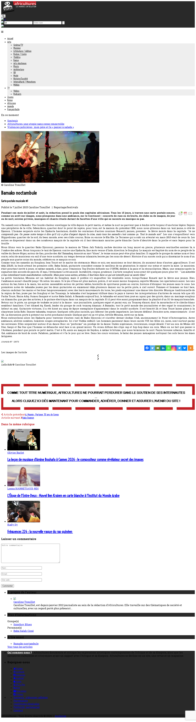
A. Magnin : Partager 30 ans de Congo (42, 414)
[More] (191, 348)
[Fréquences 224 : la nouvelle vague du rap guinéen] (23, 521)
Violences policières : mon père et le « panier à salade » (40, 127)
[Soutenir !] (98, 397)
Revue (10, 100)
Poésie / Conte (19, 54)
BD (14, 72)
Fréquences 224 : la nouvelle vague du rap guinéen (40, 531)
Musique (17, 48)
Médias (16, 84)
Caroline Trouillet (24, 601)
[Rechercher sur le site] (3, 16)
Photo (16, 66)
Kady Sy (12, 524)
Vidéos (16, 90)
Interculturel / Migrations (24, 81)
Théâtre (16, 57)
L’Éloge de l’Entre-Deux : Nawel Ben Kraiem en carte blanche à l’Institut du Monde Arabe (63, 495)
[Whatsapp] (168, 348)
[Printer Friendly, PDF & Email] (186, 214)
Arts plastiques (19, 63)
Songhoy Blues (22, 624)
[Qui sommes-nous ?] (2, 26)
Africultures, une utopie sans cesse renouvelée (35, 123)
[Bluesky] (184, 348)
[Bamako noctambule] (50, 181)
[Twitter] (152, 348)
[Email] (157, 348)
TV (8, 87)
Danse (16, 60)
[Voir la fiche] (14, 598)
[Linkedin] (163, 348)
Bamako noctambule (26, 643)
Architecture (18, 69)
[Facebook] (147, 348)
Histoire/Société (20, 78)
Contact (18, 710)
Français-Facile (13, 109)
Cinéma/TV (18, 44)
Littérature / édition (22, 51)
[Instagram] (174, 348)
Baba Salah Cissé (23, 630)
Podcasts (17, 94)
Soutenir (12, 120)
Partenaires (20, 700)
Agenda (10, 106)
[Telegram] (179, 348)
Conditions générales (26, 703)
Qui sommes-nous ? (19, 652)
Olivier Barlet (15, 452)
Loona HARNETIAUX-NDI (23, 488)
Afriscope (11, 103)
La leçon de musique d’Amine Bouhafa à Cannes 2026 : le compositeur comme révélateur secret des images (75, 459)
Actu (9, 41)
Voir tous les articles (19, 646)
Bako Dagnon (28, 417)
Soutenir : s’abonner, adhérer (30, 697)
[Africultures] (18, 12)
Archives (60, 716)
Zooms (10, 97)
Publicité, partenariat (26, 707)
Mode (15, 75)
